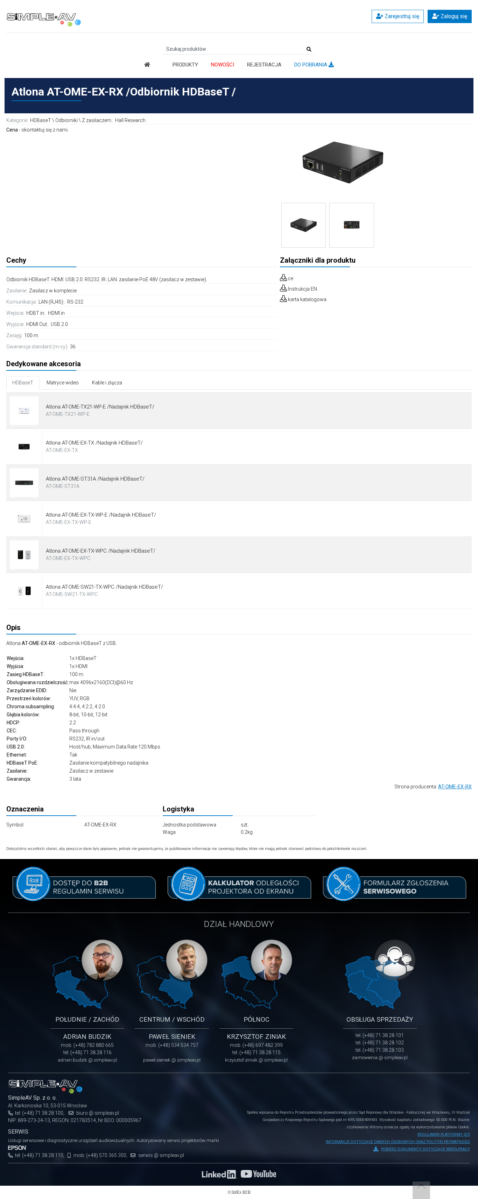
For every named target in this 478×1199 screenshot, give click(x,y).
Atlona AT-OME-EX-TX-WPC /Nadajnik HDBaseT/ (100, 551)
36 (73, 346)
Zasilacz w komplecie (53, 290)
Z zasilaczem (96, 120)
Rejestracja (264, 65)
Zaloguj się (453, 16)
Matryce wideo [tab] (63, 382)
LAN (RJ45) (51, 302)
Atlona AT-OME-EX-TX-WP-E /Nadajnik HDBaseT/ (101, 515)
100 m (31, 335)
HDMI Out (37, 324)
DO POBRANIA (311, 65)
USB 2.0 (59, 324)
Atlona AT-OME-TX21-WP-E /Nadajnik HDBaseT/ (100, 407)
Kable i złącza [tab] (107, 382)
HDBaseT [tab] (22, 382)
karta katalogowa (307, 299)
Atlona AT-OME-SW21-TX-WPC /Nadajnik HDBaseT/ (104, 587)
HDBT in (35, 313)
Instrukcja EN (302, 289)
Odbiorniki (66, 120)
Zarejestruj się (401, 16)
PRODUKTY (185, 65)
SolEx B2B (241, 1192)
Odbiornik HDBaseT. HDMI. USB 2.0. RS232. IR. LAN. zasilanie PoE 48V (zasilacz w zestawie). (106, 279)
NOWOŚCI (222, 65)
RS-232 (75, 302)
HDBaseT (40, 120)
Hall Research (130, 120)
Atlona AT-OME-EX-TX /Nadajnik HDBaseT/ (94, 443)
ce (290, 278)
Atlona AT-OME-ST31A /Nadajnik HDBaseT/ (95, 479)
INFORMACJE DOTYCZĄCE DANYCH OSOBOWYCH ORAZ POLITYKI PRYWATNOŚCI (398, 1142)
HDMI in (56, 313)
